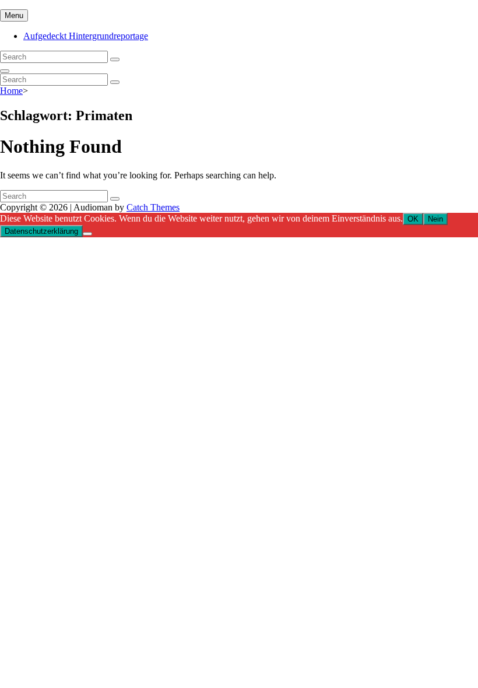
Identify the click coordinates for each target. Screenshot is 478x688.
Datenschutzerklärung (41, 231)
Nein (435, 219)
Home (11, 91)
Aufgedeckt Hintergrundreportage (85, 36)
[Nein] (87, 234)
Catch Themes (153, 207)
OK (413, 219)
